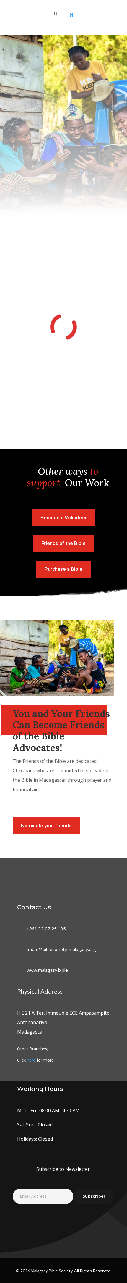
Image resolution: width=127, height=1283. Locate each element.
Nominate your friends (46, 826)
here (31, 1060)
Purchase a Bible (63, 569)
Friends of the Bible (63, 543)
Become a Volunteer (63, 517)
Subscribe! (94, 1196)
